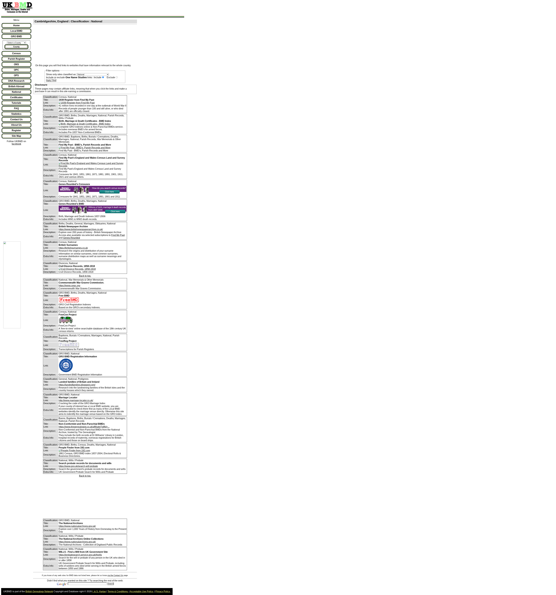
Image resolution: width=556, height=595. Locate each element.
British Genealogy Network (39, 591)
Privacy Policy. (162, 591)
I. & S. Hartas (99, 591)
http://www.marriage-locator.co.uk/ (76, 400)
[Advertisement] (87, 7)
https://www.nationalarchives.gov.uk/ (77, 526)
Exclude (111, 77)
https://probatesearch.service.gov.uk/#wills (80, 555)
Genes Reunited (71, 238)
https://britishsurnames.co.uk (73, 248)
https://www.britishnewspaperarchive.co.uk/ (81, 229)
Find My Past (118, 235)
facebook (16, 144)
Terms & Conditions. (118, 591)
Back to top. (85, 276)
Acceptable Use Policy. (142, 591)
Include (97, 77)
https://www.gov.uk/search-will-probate (78, 466)
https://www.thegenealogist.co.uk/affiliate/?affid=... (84, 427)
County (16, 47)
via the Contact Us (115, 575)
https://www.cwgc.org (69, 285)
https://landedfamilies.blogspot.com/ (77, 385)
